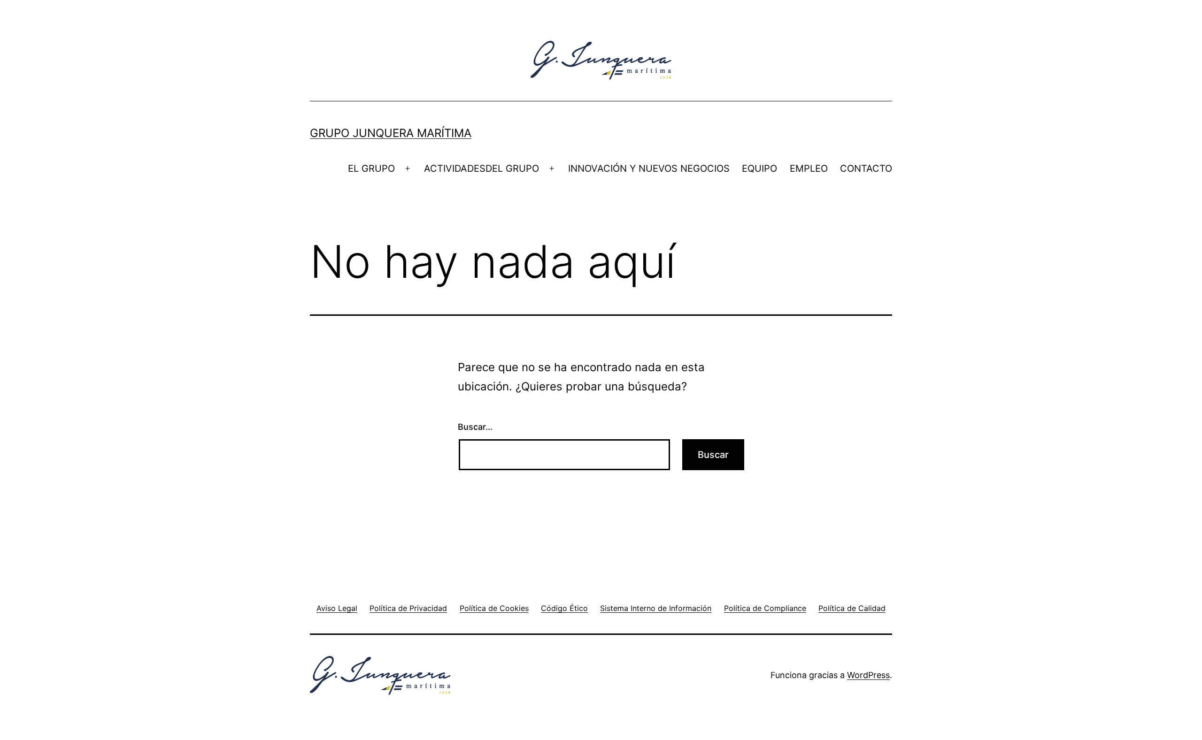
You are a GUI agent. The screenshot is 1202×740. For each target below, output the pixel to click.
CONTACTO (866, 168)
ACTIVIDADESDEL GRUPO (481, 168)
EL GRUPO (371, 168)
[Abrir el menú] (407, 168)
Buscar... (475, 427)
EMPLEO (809, 168)
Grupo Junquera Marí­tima (390, 133)
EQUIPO (759, 168)
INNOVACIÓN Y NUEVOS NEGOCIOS (649, 168)
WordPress (868, 675)
